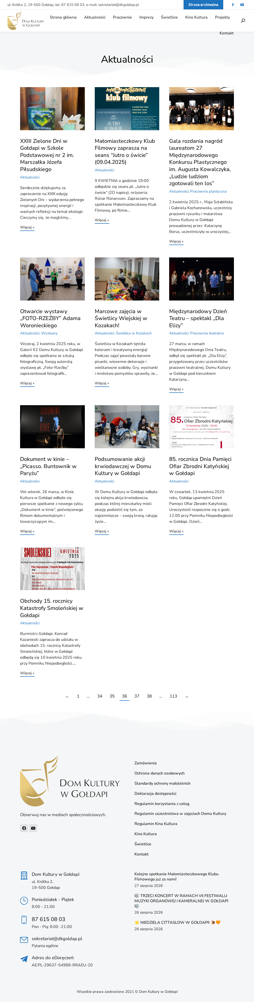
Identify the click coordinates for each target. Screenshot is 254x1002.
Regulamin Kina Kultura (155, 824)
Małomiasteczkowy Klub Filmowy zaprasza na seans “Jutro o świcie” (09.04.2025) (125, 151)
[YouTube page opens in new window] (242, 4)
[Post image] (52, 108)
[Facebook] (24, 828)
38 (149, 696)
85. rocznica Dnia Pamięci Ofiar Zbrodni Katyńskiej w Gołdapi (200, 466)
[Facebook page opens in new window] (232, 4)
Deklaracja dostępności (155, 793)
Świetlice (142, 844)
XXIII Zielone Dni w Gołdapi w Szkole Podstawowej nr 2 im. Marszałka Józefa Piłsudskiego (47, 155)
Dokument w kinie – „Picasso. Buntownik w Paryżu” (48, 466)
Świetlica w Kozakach (134, 333)
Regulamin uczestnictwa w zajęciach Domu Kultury (180, 813)
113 (173, 696)
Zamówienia (145, 763)
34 (99, 696)
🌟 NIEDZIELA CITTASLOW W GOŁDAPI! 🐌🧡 (177, 922)
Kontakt (141, 854)
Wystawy (49, 333)
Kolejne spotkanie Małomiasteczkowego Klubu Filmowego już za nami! (176, 876)
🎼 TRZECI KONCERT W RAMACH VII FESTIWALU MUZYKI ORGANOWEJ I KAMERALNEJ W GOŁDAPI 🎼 (181, 901)
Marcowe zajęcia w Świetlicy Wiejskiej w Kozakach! (121, 318)
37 (136, 696)
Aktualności (29, 177)
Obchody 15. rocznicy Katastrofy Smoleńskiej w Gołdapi (51, 608)
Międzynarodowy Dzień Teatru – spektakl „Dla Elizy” (198, 318)
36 (124, 696)
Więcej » (27, 227)
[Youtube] (33, 828)
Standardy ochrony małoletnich (162, 783)
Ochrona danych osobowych (159, 773)
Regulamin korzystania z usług (161, 803)
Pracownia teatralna (207, 333)
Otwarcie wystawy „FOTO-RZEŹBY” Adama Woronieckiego (50, 318)
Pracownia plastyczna (208, 191)
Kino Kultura (145, 834)
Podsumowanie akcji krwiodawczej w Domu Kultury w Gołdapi (123, 466)
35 (112, 696)
